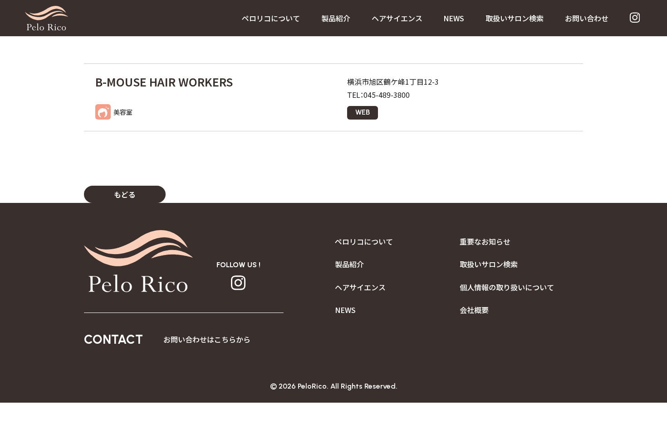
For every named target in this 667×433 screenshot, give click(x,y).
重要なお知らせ (485, 241)
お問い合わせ (586, 18)
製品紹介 (335, 18)
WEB (362, 112)
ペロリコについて (271, 18)
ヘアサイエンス (397, 18)
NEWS (453, 18)
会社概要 (474, 309)
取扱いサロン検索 (515, 18)
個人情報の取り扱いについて (507, 287)
